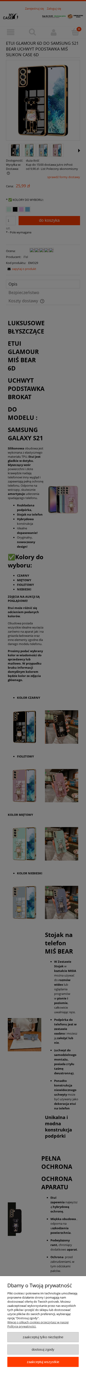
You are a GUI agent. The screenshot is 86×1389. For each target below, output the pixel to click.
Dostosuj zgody (43, 1349)
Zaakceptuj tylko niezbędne (43, 1337)
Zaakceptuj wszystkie (43, 1362)
